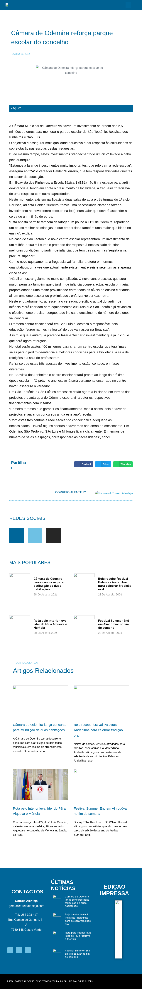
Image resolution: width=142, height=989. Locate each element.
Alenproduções (84, 981)
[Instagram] (53, 535)
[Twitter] (35, 535)
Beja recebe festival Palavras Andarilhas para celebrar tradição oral (114, 584)
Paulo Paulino (64, 981)
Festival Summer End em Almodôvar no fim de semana (113, 624)
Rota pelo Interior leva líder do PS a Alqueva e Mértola (50, 624)
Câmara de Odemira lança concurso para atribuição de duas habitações (49, 584)
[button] (128, 5)
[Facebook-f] (16, 535)
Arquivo (16, 108)
